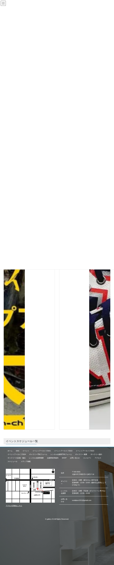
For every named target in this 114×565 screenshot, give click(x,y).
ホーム (10, 451)
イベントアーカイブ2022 (63, 451)
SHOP (64, 458)
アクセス (98, 458)
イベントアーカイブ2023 (85, 451)
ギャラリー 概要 (81, 454)
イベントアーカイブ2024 (17, 454)
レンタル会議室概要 (36, 458)
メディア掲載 (26, 461)
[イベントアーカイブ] (14, 318)
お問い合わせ (75, 458)
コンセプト (87, 458)
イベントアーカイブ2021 (42, 451)
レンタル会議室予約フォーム (61, 454)
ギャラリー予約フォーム (38, 454)
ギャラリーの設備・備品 (17, 458)
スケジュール (12, 461)
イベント (26, 451)
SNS (17, 451)
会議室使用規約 (52, 458)
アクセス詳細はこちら (14, 505)
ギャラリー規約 (96, 454)
